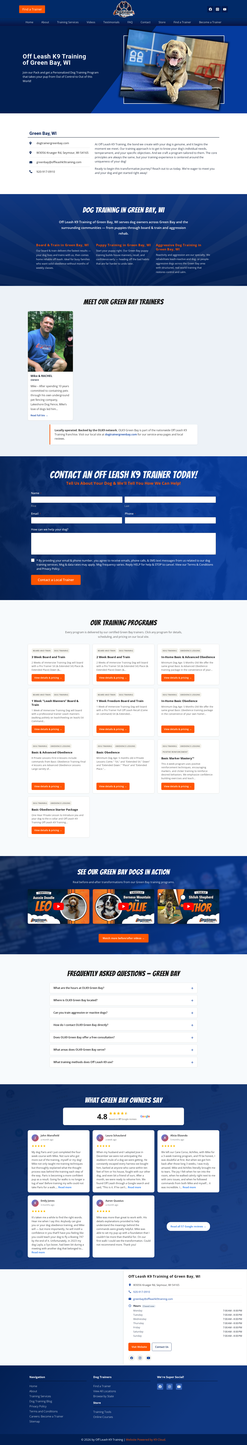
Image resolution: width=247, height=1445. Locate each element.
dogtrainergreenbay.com (121, 434)
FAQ (130, 22)
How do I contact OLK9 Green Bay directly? (80, 1025)
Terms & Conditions (200, 564)
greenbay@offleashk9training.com (153, 1299)
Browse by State (103, 1396)
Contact (146, 22)
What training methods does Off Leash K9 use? (83, 1062)
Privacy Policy (50, 569)
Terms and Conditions (43, 1411)
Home (29, 22)
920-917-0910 (141, 1291)
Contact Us (161, 1346)
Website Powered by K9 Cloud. (146, 1439)
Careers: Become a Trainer (46, 1416)
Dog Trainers (102, 1377)
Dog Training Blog (40, 1401)
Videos (91, 22)
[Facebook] (210, 9)
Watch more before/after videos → (124, 938)
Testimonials (111, 22)
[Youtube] (179, 1387)
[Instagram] (217, 9)
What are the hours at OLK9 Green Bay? (78, 988)
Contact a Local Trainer (56, 580)
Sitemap (34, 1421)
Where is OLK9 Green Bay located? (75, 1000)
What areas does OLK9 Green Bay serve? (79, 1049)
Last (127, 506)
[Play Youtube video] (58, 906)
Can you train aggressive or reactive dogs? (80, 1012)
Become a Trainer (210, 22)
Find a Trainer (32, 9)
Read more (65, 1187)
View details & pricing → (48, 677)
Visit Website (139, 1346)
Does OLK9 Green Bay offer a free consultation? (84, 1037)
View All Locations (104, 1391)
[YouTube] (225, 9)
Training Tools (102, 1412)
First (33, 506)
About (45, 22)
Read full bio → (39, 415)
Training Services (68, 22)
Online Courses (103, 1417)
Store (162, 22)
